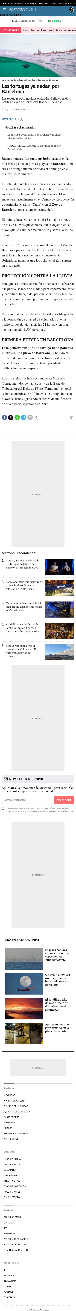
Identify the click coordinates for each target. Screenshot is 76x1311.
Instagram (10, 1280)
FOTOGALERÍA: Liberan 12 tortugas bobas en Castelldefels (34, 147)
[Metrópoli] (38, 9)
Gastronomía (11, 1117)
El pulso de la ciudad (16, 1106)
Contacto (9, 1222)
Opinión (8, 1128)
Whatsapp (9, 1297)
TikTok (7, 1286)
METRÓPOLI (9, 119)
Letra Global (11, 1175)
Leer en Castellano (10, 14)
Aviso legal (10, 1233)
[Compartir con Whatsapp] (17, 417)
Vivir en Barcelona (14, 1100)
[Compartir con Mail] (30, 417)
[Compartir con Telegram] (23, 417)
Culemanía (10, 1169)
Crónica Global (13, 1158)
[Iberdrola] (54, 20)
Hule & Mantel (12, 1191)
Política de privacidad (17, 1239)
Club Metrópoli (13, 1197)
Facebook (9, 1275)
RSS (5, 1228)
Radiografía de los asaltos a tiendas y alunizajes (34, 3)
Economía (9, 1122)
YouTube (8, 1291)
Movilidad (9, 1095)
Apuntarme (64, 799)
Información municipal (17, 1133)
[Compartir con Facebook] (4, 417)
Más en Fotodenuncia (22, 940)
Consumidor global (15, 1186)
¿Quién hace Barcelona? (17, 1111)
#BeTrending (11, 1139)
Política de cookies (15, 1244)
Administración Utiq (16, 1250)
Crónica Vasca (12, 1164)
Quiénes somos (12, 1217)
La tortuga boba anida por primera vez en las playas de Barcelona (34, 136)
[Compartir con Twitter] (10, 417)
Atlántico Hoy (12, 1180)
